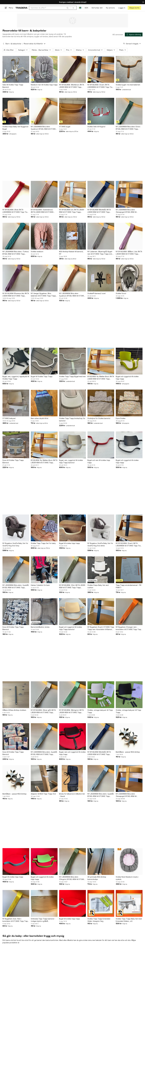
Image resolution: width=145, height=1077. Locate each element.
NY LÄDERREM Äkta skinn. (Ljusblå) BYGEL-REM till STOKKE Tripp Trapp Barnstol (15, 586)
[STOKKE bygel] (72, 111)
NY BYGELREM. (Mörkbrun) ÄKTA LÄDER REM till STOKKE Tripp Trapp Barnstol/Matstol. (71, 86)
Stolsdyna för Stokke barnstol (98, 418)
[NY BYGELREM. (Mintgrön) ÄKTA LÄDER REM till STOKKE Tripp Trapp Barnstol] (72, 694)
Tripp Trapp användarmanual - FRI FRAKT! (128, 586)
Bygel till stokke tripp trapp (69, 543)
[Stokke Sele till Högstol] (100, 111)
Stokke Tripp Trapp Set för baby (43, 543)
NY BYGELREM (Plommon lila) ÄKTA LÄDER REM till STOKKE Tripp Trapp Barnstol (15, 294)
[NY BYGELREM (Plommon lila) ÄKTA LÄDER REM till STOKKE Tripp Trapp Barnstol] (15, 278)
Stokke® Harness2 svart (96, 293)
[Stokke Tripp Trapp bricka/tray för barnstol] (72, 403)
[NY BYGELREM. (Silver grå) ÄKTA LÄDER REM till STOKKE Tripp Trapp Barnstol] (44, 694)
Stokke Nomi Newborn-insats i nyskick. (127, 878)
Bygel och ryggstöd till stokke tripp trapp (127, 377)
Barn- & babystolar (13, 44)
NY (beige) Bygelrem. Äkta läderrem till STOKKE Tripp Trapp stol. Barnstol (43, 294)
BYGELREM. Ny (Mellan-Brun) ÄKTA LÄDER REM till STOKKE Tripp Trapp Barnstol (100, 377)
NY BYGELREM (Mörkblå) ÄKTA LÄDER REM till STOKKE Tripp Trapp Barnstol (99, 211)
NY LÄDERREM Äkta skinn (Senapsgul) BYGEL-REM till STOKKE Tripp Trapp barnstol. (127, 211)
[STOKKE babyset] (15, 403)
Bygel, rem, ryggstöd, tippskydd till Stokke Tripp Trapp (15, 377)
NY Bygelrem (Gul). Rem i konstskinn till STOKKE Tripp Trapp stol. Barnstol (15, 920)
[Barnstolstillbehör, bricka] (44, 611)
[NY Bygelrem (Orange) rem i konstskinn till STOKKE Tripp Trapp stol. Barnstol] (129, 611)
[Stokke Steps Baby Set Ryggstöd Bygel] (15, 111)
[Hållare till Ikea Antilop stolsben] (15, 694)
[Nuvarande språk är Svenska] (80, 8)
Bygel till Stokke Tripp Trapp (41, 376)
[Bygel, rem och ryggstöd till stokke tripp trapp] (72, 736)
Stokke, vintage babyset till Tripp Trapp (100, 711)
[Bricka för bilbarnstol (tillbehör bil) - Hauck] (72, 778)
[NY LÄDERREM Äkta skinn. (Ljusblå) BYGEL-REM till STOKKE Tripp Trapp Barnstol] (15, 569)
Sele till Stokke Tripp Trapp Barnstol (12, 86)
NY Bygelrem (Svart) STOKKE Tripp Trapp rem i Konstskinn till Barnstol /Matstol (100, 628)
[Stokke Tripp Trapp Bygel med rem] (72, 361)
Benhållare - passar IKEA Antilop (128, 752)
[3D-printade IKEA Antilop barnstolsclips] (100, 861)
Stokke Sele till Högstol (96, 127)
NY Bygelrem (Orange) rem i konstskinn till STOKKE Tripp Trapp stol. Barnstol (129, 628)
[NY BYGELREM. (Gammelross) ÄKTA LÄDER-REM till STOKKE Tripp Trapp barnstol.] (44, 194)
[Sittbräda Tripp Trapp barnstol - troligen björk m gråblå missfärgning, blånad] (44, 903)
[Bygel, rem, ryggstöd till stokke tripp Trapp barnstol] (72, 444)
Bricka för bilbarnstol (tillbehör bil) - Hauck (72, 795)
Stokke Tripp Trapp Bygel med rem (72, 376)
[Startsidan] (21, 8)
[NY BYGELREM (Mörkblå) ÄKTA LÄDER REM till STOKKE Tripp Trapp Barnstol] (100, 194)
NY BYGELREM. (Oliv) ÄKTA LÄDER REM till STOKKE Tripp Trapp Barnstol (72, 586)
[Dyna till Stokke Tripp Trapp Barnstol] (15, 444)
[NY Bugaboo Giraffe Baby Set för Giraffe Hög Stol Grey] (15, 527)
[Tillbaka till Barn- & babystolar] (3, 43)
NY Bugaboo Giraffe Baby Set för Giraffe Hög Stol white (100, 544)
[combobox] (49, 8)
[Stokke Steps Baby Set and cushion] (100, 569)
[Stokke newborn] (44, 236)
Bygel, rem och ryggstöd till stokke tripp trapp (72, 753)
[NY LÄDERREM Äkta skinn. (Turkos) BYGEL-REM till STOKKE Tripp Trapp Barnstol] (15, 236)
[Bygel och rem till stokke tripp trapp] (100, 444)
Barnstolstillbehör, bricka (40, 627)
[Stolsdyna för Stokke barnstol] (100, 403)
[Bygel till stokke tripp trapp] (72, 527)
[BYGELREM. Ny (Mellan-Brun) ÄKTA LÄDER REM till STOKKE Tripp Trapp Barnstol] (100, 361)
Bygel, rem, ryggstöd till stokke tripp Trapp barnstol (71, 461)
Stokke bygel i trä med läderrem (128, 85)
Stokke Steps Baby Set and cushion (98, 586)
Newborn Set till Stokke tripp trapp (44, 85)
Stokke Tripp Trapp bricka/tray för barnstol (72, 419)
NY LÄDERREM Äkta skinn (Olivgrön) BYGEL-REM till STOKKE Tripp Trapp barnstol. (72, 878)
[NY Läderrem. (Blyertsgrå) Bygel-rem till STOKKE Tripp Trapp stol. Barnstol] (100, 236)
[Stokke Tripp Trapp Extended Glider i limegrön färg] (100, 903)
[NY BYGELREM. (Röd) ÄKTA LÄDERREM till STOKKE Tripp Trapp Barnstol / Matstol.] (15, 194)
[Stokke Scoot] (129, 278)
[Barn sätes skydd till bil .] (44, 403)
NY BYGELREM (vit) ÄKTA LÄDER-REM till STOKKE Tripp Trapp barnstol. (72, 211)
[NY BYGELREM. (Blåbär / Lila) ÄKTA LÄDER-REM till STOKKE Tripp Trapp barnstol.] (129, 236)
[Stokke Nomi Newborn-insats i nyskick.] (129, 861)
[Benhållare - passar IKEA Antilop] (129, 736)
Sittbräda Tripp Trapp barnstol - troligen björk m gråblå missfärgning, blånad (43, 920)
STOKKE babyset (9, 418)
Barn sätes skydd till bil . (40, 418)
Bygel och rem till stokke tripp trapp (98, 461)
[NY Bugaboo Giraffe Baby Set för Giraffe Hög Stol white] (100, 527)
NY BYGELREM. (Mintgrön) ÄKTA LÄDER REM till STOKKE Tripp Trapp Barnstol (71, 711)
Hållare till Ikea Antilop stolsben (14, 710)
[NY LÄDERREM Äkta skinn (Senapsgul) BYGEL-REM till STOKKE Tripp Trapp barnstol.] (129, 194)
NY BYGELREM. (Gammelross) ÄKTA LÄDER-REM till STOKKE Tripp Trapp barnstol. (42, 211)
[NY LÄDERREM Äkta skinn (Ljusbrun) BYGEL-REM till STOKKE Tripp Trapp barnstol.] (44, 111)
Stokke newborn (37, 251)
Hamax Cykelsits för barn (40, 585)
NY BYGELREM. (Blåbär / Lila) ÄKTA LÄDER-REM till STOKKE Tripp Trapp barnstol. (129, 253)
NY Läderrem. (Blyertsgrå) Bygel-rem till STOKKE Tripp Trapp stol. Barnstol (100, 253)
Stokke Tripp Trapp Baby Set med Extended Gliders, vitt (129, 920)
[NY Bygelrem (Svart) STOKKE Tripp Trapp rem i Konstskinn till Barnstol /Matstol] (100, 611)
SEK (86, 8)
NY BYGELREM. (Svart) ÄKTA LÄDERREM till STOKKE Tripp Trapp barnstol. (100, 86)
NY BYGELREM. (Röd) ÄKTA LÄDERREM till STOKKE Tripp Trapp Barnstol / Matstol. (15, 211)
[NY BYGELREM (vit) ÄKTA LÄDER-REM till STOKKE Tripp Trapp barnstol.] (72, 194)
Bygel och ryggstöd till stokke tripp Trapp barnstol (70, 628)
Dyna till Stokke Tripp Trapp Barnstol (13, 461)
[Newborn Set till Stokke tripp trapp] (44, 69)
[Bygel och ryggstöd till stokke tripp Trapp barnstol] (72, 611)
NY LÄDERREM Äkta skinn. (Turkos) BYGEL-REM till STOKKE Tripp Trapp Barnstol (15, 253)
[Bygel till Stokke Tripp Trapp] (44, 361)
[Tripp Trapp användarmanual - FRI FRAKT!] (129, 569)
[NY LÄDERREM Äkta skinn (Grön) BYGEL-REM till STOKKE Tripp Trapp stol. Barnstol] (129, 111)
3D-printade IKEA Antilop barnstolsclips (96, 878)
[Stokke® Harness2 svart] (100, 278)
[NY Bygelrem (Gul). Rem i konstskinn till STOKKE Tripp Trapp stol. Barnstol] (15, 903)
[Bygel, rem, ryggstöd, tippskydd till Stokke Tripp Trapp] (15, 361)
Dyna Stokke (120, 418)
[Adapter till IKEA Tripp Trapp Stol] (44, 778)
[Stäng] (143, 2)
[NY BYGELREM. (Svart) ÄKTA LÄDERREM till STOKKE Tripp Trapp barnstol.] (100, 69)
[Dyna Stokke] (129, 403)
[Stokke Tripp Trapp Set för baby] (44, 527)
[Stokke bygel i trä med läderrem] (129, 69)
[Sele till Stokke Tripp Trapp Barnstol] (15, 69)
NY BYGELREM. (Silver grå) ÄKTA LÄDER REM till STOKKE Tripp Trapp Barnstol (43, 711)
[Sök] (67, 8)
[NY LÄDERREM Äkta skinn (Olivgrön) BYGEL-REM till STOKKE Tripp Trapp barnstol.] (72, 861)
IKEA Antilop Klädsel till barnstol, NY (71, 253)
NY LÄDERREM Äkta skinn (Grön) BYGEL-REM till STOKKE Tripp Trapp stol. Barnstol (128, 128)
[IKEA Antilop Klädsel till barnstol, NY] (72, 236)
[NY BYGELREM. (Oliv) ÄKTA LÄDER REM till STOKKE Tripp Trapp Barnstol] (72, 569)
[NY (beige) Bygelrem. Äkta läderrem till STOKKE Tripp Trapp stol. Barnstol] (44, 278)
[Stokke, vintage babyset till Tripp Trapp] (100, 694)
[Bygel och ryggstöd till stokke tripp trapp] (129, 361)
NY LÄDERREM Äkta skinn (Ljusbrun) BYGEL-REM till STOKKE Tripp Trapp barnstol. (44, 128)
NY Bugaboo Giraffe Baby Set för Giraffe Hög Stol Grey (15, 544)
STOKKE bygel (64, 127)
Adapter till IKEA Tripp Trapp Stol (43, 794)
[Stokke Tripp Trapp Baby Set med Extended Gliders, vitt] (129, 903)
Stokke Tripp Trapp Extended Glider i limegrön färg (98, 920)
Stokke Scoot (121, 293)
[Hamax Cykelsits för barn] (44, 569)
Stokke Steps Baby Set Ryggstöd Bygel (15, 128)
